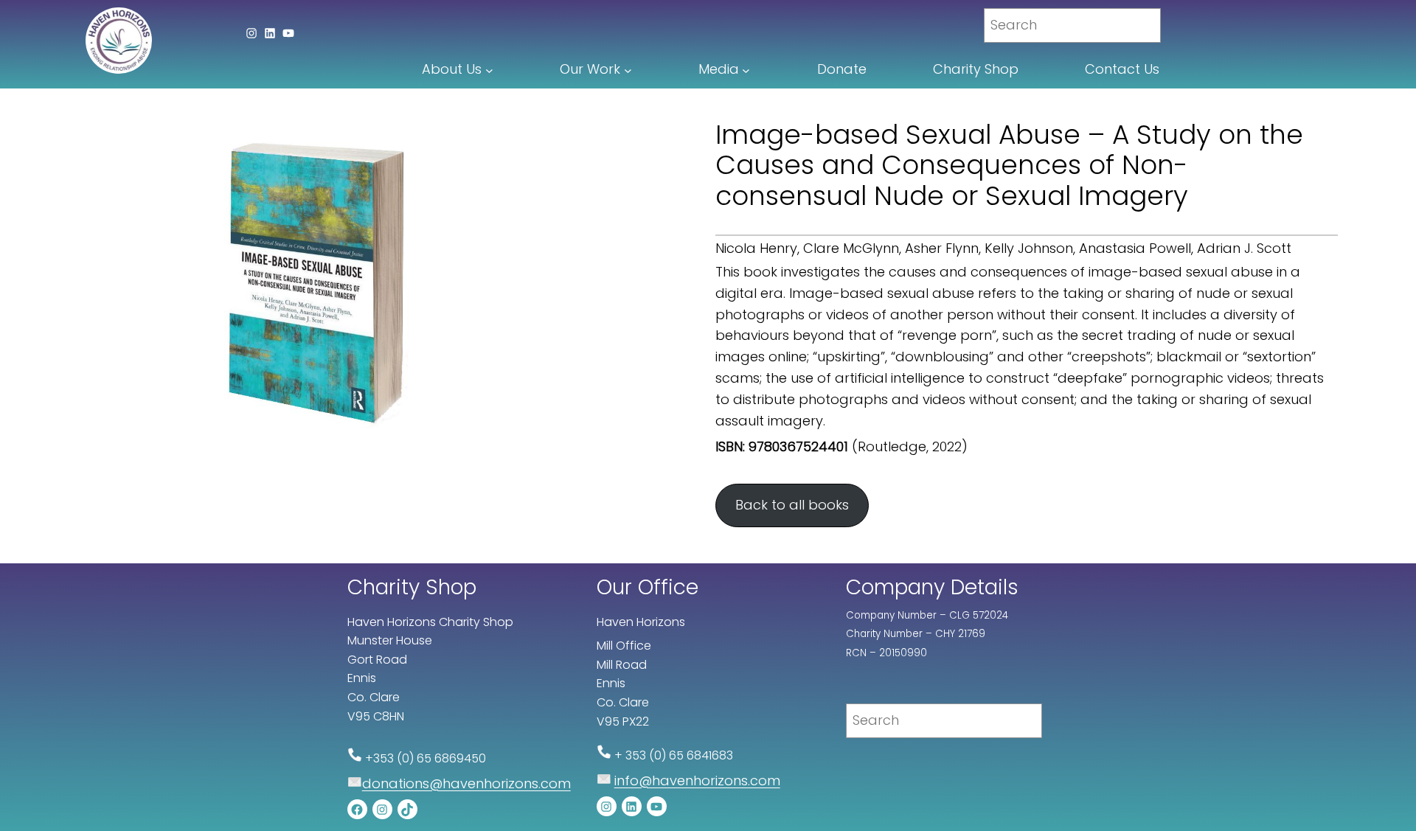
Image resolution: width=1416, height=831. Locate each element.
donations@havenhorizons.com (466, 783)
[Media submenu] (746, 70)
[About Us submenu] (489, 70)
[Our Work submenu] (628, 70)
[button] (792, 505)
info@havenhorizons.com (697, 780)
